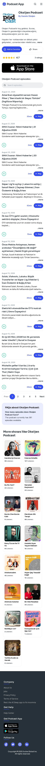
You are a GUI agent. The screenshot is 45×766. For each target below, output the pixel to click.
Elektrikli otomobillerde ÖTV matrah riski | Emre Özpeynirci (21, 310)
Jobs (5, 691)
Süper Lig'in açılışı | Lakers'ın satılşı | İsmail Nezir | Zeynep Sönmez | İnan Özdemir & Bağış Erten (21, 187)
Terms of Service (11, 698)
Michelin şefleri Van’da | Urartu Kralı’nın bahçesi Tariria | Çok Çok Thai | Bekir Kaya (20, 368)
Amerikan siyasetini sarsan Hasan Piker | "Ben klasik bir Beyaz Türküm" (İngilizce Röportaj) (21, 98)
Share (35, 49)
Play (39, 116)
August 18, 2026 (8, 241)
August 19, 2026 (8, 181)
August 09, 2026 (8, 362)
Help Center (9, 713)
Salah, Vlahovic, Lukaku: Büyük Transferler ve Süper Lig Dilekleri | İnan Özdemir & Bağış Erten (20, 279)
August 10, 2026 (8, 334)
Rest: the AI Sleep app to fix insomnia (20, 702)
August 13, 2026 (8, 273)
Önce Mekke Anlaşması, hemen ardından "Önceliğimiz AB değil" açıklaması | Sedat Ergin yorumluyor (21, 247)
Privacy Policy (9, 695)
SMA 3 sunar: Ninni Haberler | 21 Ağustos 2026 (19, 128)
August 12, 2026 (8, 305)
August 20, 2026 (8, 152)
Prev (6, 396)
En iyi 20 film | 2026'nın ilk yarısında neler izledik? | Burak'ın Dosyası (21, 338)
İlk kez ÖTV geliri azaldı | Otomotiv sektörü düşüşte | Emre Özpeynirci (20, 218)
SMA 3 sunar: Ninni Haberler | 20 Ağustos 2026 (19, 157)
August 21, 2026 (8, 124)
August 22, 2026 (8, 92)
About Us (8, 687)
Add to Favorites (13, 49)
